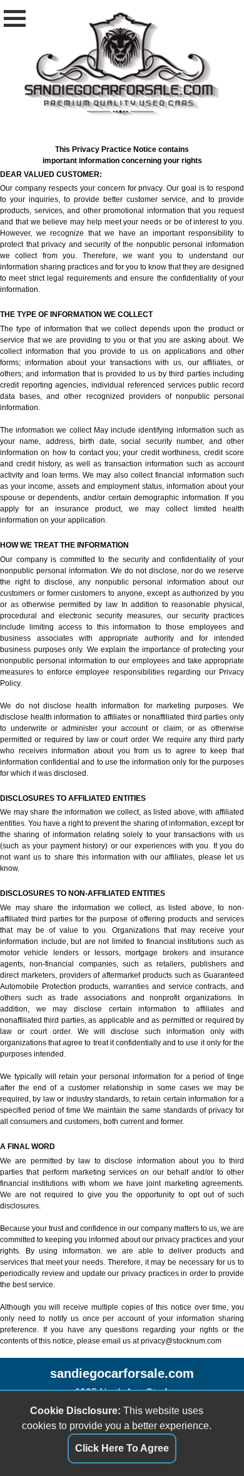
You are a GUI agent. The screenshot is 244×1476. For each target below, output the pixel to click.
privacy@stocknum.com (181, 1341)
